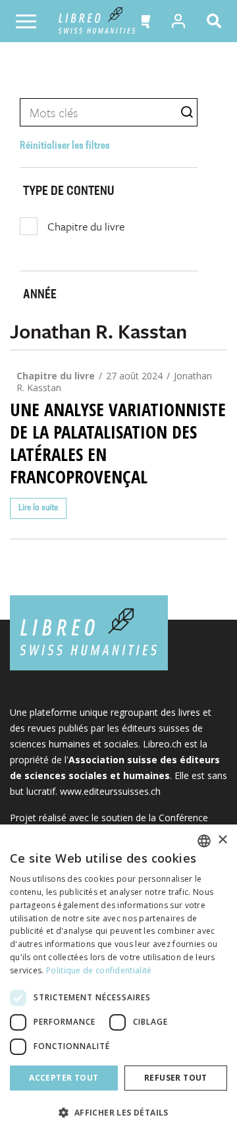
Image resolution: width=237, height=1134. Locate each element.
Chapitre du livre (85, 226)
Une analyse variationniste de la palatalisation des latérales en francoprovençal (118, 443)
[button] (142, 21)
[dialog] (118, 979)
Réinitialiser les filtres (65, 146)
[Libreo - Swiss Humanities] (97, 21)
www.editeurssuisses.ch (110, 791)
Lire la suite (38, 508)
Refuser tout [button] (175, 1077)
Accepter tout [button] (63, 1077)
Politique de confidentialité (98, 970)
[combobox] (204, 841)
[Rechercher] (216, 21)
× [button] (222, 840)
